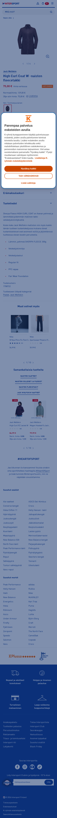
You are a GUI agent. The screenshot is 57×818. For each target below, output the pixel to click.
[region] (28, 150)
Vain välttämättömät (28, 176)
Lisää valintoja (28, 183)
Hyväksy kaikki (28, 169)
